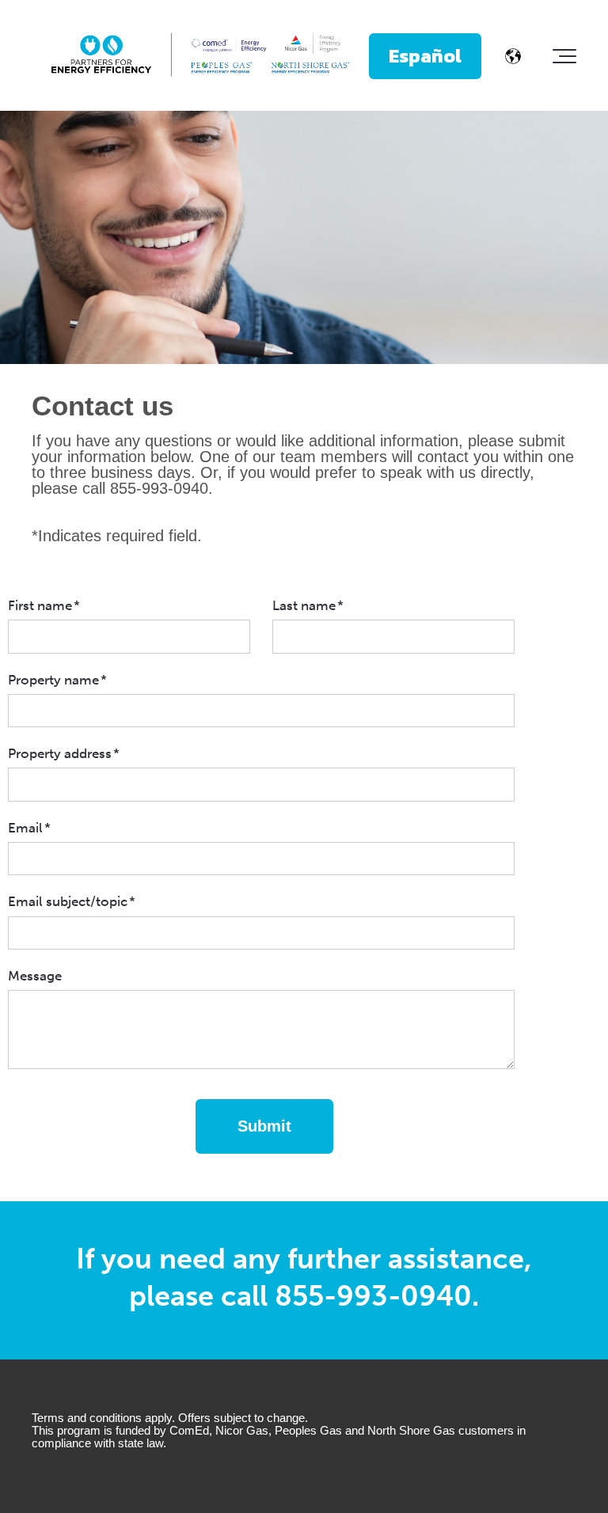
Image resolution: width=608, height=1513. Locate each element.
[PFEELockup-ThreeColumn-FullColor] (200, 55)
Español (425, 56)
